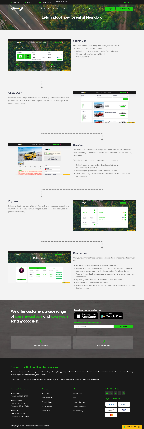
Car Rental (45, 9)
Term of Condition (79, 406)
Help (65, 9)
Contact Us (86, 9)
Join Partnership (47, 398)
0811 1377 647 (31, 2)
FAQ (74, 398)
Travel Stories (47, 406)
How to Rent (77, 393)
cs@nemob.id (46, 2)
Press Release (47, 402)
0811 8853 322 (17, 2)
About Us (45, 393)
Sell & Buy (56, 9)
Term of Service (79, 402)
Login (110, 9)
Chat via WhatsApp (133, 427)
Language (74, 9)
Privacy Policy (78, 411)
